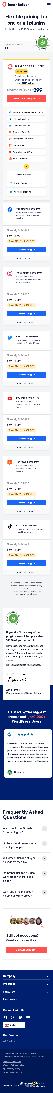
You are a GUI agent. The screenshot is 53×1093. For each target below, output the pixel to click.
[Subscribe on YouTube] (28, 1017)
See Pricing (25, 249)
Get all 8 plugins (25, 98)
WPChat (7, 1041)
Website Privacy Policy (13, 1065)
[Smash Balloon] (15, 5)
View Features (25, 259)
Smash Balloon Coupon (13, 1072)
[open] (49, 4)
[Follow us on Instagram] (13, 1017)
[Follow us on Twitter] (20, 1017)
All (7, 48)
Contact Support (25, 949)
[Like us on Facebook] (5, 1017)
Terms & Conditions (12, 1062)
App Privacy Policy (11, 1069)
